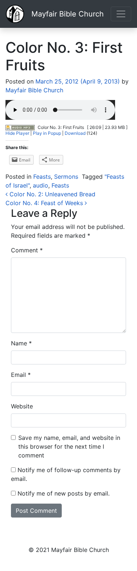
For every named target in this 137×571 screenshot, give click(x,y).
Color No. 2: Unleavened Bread (51, 194)
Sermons (66, 176)
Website (22, 406)
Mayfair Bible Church (67, 14)
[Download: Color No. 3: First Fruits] (20, 127)
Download (75, 133)
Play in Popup (47, 133)
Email (21, 374)
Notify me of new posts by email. (64, 493)
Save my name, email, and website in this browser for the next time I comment (69, 446)
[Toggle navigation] (121, 14)
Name (21, 343)
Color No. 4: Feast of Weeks (45, 203)
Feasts (42, 176)
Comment (27, 250)
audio (40, 185)
